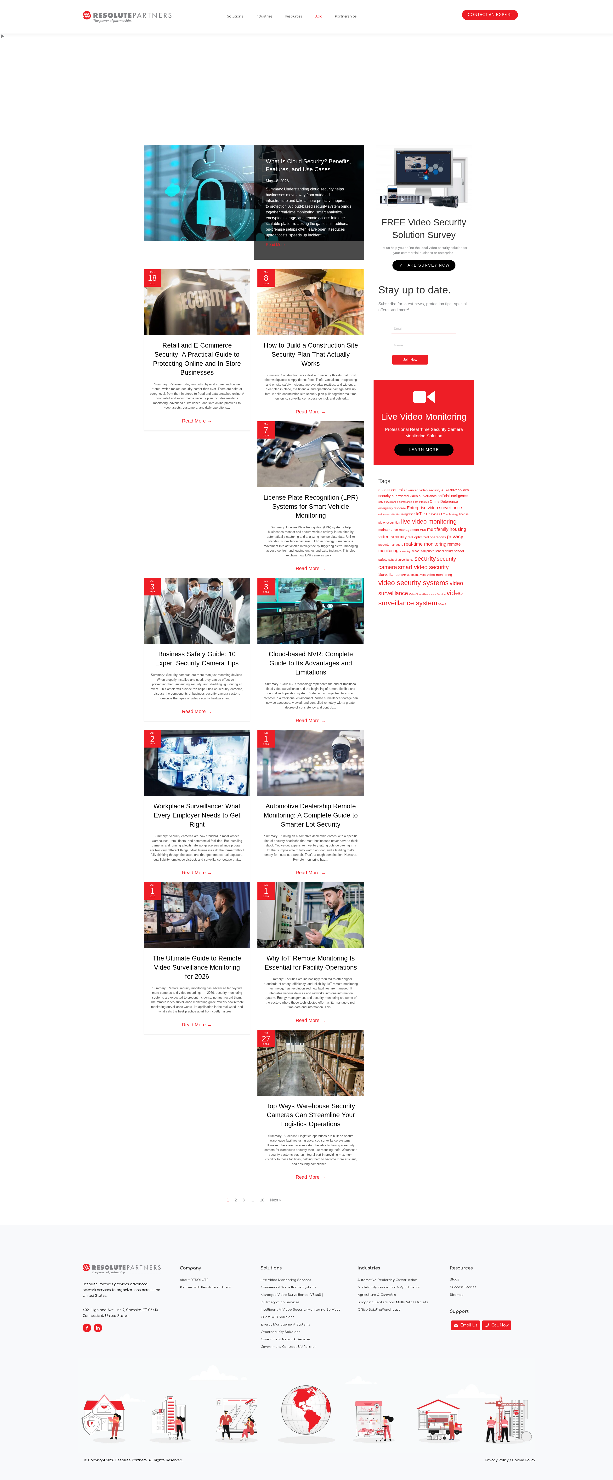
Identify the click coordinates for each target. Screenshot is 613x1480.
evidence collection (389, 514)
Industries (263, 16)
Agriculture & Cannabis (377, 1295)
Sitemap (457, 1295)
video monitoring (439, 575)
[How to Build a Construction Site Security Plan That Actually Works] (310, 302)
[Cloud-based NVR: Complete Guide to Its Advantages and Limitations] (310, 611)
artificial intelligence (453, 496)
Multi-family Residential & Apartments (389, 1287)
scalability (405, 551)
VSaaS (442, 604)
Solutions (235, 16)
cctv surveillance (388, 501)
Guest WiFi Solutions (277, 1317)
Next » (275, 1200)
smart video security (423, 567)
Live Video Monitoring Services (286, 1280)
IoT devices (431, 514)
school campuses (423, 551)
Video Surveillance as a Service (427, 594)
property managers (390, 544)
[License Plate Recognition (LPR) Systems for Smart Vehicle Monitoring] (310, 454)
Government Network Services (286, 1339)
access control (390, 490)
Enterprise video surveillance (434, 507)
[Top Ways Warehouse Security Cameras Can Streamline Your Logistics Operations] (310, 1062)
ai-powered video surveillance (414, 496)
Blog (318, 16)
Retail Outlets (416, 1302)
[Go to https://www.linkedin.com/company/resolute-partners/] (98, 1328)
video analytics (416, 575)
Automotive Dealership (376, 1280)
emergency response (392, 508)
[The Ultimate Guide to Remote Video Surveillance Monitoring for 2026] (197, 915)
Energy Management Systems (285, 1324)
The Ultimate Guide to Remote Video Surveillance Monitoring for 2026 (197, 967)
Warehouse (391, 1309)
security (425, 558)
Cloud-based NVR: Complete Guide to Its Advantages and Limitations (311, 663)
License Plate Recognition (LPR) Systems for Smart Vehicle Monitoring (310, 506)
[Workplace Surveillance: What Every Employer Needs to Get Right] (197, 763)
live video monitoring (429, 521)
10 (262, 1200)
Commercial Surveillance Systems (288, 1287)
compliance (405, 501)
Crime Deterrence (444, 501)
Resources (293, 16)
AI (442, 490)
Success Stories (463, 1287)
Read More (275, 245)
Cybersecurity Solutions (280, 1332)
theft (403, 574)
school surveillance (401, 559)
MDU (423, 529)
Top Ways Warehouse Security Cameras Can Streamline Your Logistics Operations (310, 1115)
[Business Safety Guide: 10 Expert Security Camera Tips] (197, 611)
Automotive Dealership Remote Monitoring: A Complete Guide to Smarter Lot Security (311, 815)
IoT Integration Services (280, 1302)
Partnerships (346, 16)
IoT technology (449, 514)
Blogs (454, 1279)
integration (408, 514)
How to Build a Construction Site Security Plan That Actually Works (311, 354)
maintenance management (398, 529)
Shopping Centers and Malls (381, 1302)
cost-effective (421, 501)
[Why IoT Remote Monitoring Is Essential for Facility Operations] (310, 915)
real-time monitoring (425, 544)
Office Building (370, 1309)
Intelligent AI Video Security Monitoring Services (300, 1309)
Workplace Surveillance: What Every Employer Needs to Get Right (196, 815)
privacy (455, 536)
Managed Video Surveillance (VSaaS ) (292, 1295)
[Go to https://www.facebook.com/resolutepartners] (87, 1328)
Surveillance (389, 574)
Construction (406, 1280)
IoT (419, 514)
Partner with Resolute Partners (205, 1287)
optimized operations (430, 537)
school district (444, 551)
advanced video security (422, 490)
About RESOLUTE (194, 1280)
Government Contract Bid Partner (288, 1347)
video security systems (413, 583)
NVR (410, 537)
